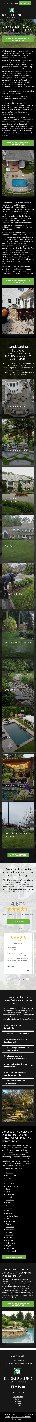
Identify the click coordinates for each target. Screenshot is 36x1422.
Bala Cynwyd (11, 1175)
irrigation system (15, 645)
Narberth (9, 1213)
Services (18, 1399)
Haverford (10, 1200)
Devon (8, 1189)
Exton (8, 1192)
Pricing (18, 1403)
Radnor (9, 1224)
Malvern (9, 1208)
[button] (18, 1026)
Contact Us (18, 1405)
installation (20, 464)
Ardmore (9, 1173)
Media (8, 1211)
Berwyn (9, 1178)
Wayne (8, 1246)
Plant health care (11, 597)
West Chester (11, 1248)
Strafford (9, 1235)
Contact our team (19, 1293)
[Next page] (27, 979)
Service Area (18, 1397)
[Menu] (32, 12)
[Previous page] (8, 979)
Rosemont (10, 1227)
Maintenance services (13, 504)
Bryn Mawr (10, 1184)
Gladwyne (10, 1194)
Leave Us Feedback (18, 921)
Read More (10, 966)
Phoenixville (10, 1221)
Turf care (16, 554)
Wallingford (10, 1243)
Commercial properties (13, 839)
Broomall (9, 1181)
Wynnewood (11, 1251)
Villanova (9, 1240)
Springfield (10, 1229)
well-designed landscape (15, 410)
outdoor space (14, 789)
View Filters (18, 928)
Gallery (18, 1401)
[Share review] (28, 971)
